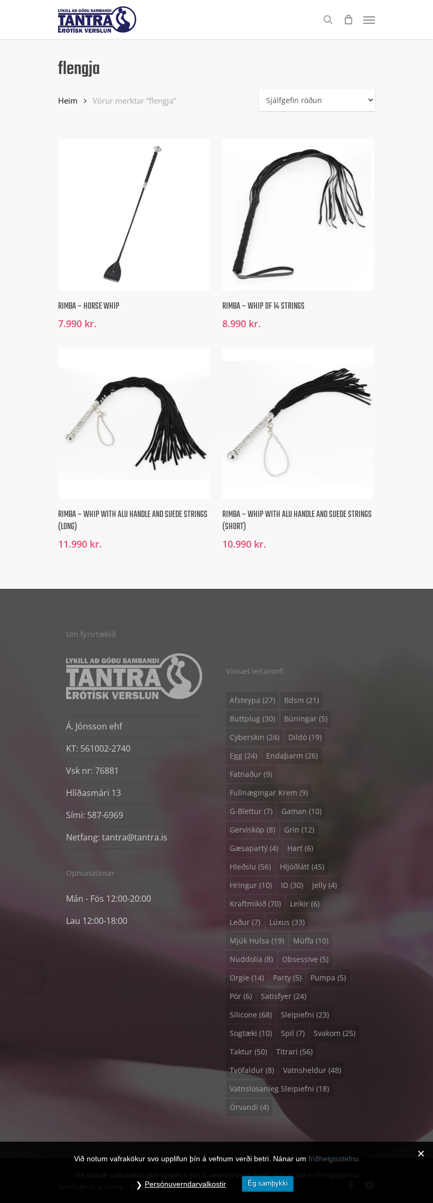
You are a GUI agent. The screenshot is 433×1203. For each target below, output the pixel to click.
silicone (251, 1015)
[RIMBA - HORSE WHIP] (134, 215)
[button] (369, 19)
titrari (294, 1052)
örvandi (249, 1107)
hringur (251, 885)
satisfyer (283, 996)
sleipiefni (305, 1015)
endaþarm (292, 756)
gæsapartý (254, 848)
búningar (305, 719)
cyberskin (254, 737)
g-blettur (251, 811)
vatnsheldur (312, 1070)
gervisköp (252, 830)
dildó (305, 737)
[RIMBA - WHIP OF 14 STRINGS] (298, 215)
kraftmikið (255, 904)
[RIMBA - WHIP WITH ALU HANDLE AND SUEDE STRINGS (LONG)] (134, 423)
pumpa (328, 978)
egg (243, 756)
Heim (68, 100)
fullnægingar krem (269, 793)
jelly (324, 885)
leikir (304, 904)
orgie (247, 978)
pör (241, 996)
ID (292, 885)
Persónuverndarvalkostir (185, 1184)
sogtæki (251, 1033)
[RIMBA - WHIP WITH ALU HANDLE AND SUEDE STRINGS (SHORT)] (298, 423)
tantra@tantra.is (134, 837)
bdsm (301, 700)
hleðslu (250, 867)
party (287, 978)
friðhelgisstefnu (333, 1158)
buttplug (252, 719)
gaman (301, 811)
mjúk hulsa (257, 941)
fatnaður (251, 774)
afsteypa (252, 700)
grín (299, 830)
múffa (310, 941)
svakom (334, 1033)
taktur (248, 1052)
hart (300, 848)
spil (293, 1033)
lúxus (287, 922)
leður (245, 922)
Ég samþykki (268, 1183)
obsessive (305, 959)
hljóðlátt (302, 867)
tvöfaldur (252, 1070)
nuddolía (251, 959)
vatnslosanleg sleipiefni (279, 1089)
